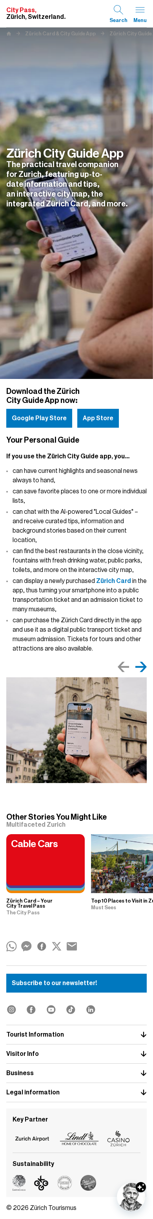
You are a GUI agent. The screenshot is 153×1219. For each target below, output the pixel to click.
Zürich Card (113, 581)
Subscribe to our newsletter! (54, 983)
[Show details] (141, 1187)
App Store (98, 418)
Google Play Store (39, 418)
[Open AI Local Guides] (131, 1197)
